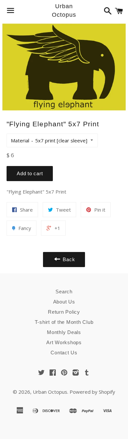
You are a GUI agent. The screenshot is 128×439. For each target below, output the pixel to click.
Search (64, 291)
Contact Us (64, 352)
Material (20, 140)
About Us (64, 301)
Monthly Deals (64, 332)
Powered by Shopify (92, 391)
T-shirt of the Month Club (64, 322)
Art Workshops (64, 342)
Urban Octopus (64, 10)
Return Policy (64, 312)
